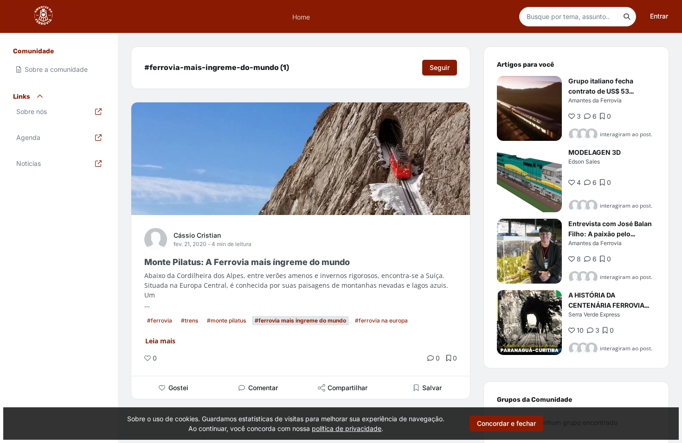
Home (301, 16)
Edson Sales (584, 161)
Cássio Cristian (197, 235)
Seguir (440, 67)
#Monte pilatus (226, 320)
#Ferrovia (159, 320)
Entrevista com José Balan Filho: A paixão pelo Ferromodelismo (610, 234)
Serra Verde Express (594, 314)
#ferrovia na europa (381, 320)
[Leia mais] (529, 108)
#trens (189, 320)
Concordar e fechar (506, 423)
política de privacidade (346, 428)
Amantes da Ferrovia (595, 100)
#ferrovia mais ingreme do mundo (300, 320)
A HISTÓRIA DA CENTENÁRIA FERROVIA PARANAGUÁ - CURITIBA (606, 305)
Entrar (659, 16)
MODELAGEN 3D (594, 152)
